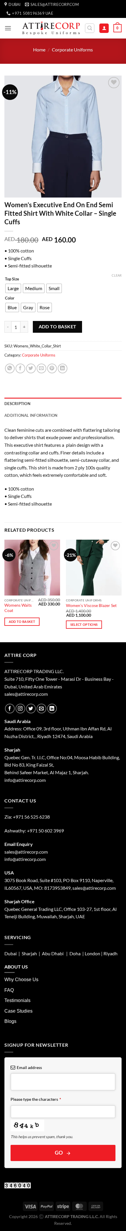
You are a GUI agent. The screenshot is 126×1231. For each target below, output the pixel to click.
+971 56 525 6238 (31, 816)
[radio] (13, 288)
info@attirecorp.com (25, 859)
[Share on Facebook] (20, 368)
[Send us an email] (41, 708)
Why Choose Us (21, 979)
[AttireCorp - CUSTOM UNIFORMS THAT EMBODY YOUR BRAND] (51, 28)
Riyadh (110, 953)
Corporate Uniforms (72, 49)
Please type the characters (36, 1099)
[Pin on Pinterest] (52, 368)
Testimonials (17, 1000)
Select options (84, 624)
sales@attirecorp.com (26, 694)
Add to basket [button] (22, 621)
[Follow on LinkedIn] (52, 708)
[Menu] (7, 28)
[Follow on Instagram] (20, 708)
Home (39, 49)
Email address (29, 1067)
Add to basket (57, 326)
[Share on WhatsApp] (10, 368)
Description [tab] (17, 403)
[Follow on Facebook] (10, 708)
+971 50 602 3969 (45, 830)
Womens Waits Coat (18, 608)
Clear (117, 275)
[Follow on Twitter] (31, 708)
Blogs (10, 1021)
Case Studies (18, 1010)
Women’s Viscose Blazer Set (91, 605)
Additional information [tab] (31, 415)
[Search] (89, 28)
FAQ (9, 990)
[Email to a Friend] (41, 368)
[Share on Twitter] (31, 368)
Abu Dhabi (53, 953)
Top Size (12, 279)
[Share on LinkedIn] (62, 368)
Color (9, 298)
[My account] (104, 28)
